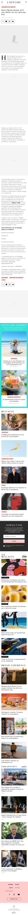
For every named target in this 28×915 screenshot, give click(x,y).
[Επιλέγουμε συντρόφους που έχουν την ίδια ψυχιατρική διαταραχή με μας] (14, 567)
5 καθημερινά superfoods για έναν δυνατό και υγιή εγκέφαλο (12, 435)
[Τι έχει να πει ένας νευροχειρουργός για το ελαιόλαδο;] (14, 646)
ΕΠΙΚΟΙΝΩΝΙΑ (10, 884)
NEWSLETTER (14, 899)
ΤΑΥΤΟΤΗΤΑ (17, 884)
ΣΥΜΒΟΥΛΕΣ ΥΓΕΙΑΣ (7, 458)
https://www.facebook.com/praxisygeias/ (11, 273)
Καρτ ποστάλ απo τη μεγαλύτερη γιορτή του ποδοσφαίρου (12, 737)
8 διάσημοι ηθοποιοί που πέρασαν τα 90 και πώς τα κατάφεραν (13, 488)
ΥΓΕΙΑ (3, 280)
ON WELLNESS (7, 556)
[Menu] (2, 2)
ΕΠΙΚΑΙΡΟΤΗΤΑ (9, 767)
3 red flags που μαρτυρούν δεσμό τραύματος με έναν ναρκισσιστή (12, 515)
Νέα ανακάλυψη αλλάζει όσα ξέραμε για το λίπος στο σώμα (13, 607)
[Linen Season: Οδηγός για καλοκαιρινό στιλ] (14, 750)
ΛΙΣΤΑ (3, 485)
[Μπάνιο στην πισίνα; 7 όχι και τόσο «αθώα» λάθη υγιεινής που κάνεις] (14, 448)
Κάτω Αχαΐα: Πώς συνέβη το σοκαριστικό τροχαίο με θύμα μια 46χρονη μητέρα (12, 789)
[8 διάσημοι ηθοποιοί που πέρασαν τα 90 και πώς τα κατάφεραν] (14, 475)
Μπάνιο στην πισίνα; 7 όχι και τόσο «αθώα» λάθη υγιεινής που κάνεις (12, 462)
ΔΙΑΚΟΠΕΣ (14, 358)
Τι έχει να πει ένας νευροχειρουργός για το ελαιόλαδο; (13, 660)
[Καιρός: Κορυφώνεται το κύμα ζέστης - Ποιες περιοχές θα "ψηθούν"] (14, 804)
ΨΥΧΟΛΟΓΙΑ (5, 577)
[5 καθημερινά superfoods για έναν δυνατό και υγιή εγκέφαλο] (14, 422)
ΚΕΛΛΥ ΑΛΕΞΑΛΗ (14, 366)
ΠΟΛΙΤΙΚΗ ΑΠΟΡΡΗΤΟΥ (9, 891)
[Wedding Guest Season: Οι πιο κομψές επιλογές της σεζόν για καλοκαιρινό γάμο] (14, 675)
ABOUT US (11, 887)
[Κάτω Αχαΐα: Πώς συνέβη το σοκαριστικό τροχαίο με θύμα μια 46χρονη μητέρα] (14, 777)
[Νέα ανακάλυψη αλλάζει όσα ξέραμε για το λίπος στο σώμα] (14, 593)
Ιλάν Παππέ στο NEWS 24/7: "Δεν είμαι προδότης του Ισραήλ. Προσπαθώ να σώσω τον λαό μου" (13, 843)
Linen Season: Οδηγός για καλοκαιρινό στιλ (10, 761)
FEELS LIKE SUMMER (14, 325)
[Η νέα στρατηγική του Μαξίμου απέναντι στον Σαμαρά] (14, 858)
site (11, 274)
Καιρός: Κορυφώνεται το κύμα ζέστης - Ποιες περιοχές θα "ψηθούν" (13, 816)
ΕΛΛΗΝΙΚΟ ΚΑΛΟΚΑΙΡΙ (14, 397)
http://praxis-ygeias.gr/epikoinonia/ (8, 262)
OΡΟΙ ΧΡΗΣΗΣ (17, 887)
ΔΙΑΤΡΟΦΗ (5, 432)
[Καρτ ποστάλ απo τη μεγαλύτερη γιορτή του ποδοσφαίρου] (14, 726)
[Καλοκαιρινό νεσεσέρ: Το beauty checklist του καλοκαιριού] (14, 701)
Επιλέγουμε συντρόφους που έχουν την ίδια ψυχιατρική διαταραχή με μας (13, 581)
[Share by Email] (13, 21)
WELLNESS (5, 277)
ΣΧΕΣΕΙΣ (4, 511)
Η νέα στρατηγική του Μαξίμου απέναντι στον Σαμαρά (11, 870)
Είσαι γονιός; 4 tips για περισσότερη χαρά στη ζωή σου (13, 634)
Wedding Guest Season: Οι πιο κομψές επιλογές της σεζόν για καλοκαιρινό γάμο (11, 688)
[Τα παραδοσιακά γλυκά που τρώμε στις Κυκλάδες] (14, 382)
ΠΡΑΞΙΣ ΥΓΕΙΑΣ (16, 203)
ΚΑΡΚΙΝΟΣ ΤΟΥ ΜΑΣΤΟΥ (8, 7)
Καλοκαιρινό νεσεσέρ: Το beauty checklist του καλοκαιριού (12, 713)
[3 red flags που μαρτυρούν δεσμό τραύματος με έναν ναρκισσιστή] (14, 501)
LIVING (4, 630)
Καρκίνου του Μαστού (13, 59)
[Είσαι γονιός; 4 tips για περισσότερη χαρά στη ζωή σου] (14, 620)
